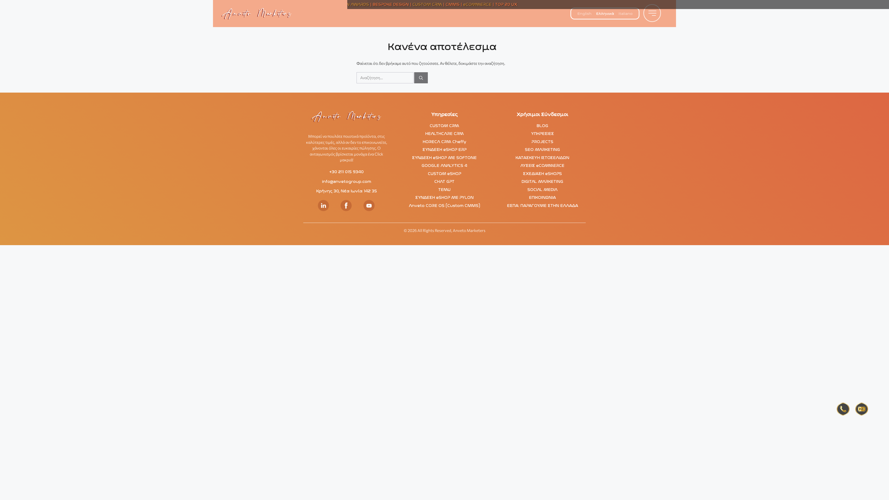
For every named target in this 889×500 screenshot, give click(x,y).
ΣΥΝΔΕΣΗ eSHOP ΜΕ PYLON (444, 197)
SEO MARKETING (542, 149)
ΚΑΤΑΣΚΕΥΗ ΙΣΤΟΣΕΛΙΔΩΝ (542, 157)
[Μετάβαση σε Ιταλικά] (625, 14)
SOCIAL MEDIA (542, 189)
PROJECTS (542, 141)
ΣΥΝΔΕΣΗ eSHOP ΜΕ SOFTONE (444, 157)
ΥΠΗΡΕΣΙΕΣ (542, 133)
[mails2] (861, 410)
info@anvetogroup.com (346, 181)
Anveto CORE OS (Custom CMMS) (444, 205)
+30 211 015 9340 (346, 171)
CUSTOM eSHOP (444, 173)
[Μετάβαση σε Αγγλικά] (584, 14)
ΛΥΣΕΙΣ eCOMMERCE (542, 165)
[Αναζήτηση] (421, 77)
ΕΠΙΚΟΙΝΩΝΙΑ (542, 197)
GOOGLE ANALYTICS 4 (444, 165)
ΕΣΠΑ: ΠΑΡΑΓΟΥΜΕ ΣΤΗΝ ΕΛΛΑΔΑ (542, 205)
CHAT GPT (444, 181)
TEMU (444, 189)
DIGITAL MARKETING (542, 181)
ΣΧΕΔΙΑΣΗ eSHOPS (542, 173)
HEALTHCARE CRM (444, 133)
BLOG (542, 125)
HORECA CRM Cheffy (444, 141)
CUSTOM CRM (444, 125)
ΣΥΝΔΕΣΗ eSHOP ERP (444, 149)
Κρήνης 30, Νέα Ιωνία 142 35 (346, 191)
